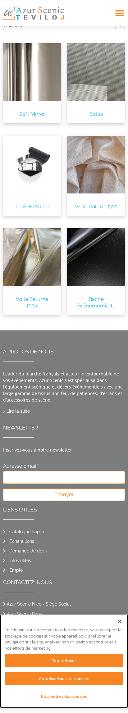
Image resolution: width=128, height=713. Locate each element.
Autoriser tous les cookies (64, 678)
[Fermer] (119, 621)
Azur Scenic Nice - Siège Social (39, 604)
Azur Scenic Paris (24, 613)
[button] (119, 13)
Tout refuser (64, 660)
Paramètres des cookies (64, 696)
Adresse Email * (21, 466)
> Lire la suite (16, 411)
